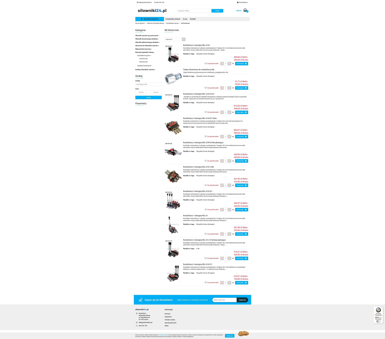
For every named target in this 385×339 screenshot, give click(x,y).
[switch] (378, 321)
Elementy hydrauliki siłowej (144, 52)
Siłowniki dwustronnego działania (146, 39)
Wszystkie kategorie (150, 19)
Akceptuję (229, 336)
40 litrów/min (143, 58)
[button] (169, 309)
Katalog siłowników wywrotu (145, 69)
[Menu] (382, 307)
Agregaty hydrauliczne (144, 65)
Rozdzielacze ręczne (143, 55)
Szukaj (148, 97)
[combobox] (175, 39)
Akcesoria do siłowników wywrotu (146, 46)
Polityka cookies (170, 320)
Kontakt (193, 19)
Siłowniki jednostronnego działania (147, 42)
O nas (185, 19)
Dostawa (167, 314)
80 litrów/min (143, 62)
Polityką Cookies (163, 335)
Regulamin (168, 317)
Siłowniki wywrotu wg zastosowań (147, 35)
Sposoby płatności (170, 323)
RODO (167, 326)
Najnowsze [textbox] (169, 39)
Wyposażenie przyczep (143, 49)
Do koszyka (240, 63)
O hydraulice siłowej (172, 19)
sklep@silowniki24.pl (145, 322)
